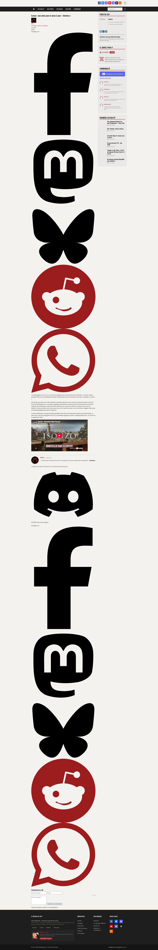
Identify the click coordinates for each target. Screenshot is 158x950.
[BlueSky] (116, 921)
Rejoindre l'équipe (46, 938)
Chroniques (80, 933)
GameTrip (96, 926)
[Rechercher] (125, 9)
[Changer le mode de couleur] (125, 3)
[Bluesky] (102, 2)
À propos (34, 927)
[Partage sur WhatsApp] (63, 361)
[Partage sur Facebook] (63, 84)
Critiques (59, 9)
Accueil (79, 921)
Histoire (68, 9)
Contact (41, 927)
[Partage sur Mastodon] (63, 171)
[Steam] (116, 2)
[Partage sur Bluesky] (63, 236)
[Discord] (113, 2)
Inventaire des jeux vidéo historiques (110, 37)
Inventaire (80, 926)
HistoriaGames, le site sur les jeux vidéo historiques (44, 3)
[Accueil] (33, 9)
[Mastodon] (106, 2)
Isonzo (46, 395)
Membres (48, 927)
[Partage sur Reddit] (63, 297)
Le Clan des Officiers (99, 923)
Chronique (77, 9)
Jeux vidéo (50, 9)
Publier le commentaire (54, 904)
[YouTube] (109, 2)
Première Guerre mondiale (39, 26)
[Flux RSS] (120, 2)
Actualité (41, 9)
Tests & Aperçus (82, 928)
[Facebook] (99, 2)
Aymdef (124, 947)
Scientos (96, 921)
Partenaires (56, 927)
